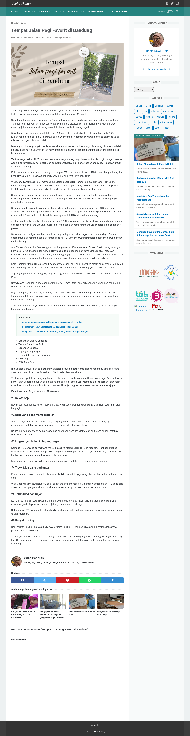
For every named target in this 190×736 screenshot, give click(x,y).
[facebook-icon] (167, 3)
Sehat (148, 128)
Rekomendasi (166, 122)
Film (145, 111)
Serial (157, 128)
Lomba (139, 117)
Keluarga (155, 111)
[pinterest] (67, 580)
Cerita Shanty (99, 731)
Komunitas (168, 111)
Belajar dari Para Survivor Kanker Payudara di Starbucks (23, 614)
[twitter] (45, 580)
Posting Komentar (62, 38)
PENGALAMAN (75, 12)
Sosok (166, 128)
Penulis (152, 122)
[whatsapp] (90, 580)
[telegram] (112, 580)
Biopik (148, 106)
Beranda (16, 12)
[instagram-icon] (177, 3)
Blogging (159, 106)
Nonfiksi (171, 117)
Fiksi (138, 111)
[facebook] (22, 580)
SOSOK (58, 12)
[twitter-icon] (172, 3)
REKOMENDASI (95, 12)
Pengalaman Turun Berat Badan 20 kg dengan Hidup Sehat (50, 327)
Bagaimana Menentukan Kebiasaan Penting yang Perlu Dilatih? (52, 322)
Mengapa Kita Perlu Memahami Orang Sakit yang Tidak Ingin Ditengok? (56, 331)
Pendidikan (141, 122)
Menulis (160, 117)
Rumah (139, 128)
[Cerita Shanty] (23, 3)
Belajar (139, 106)
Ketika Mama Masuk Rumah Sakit (154, 164)
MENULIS (43, 12)
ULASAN (29, 12)
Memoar (149, 117)
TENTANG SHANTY (118, 12)
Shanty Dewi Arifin (156, 51)
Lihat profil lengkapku (156, 69)
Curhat (170, 106)
